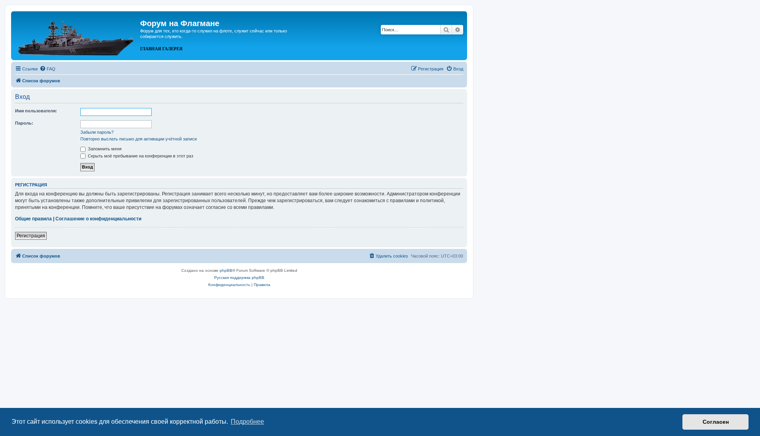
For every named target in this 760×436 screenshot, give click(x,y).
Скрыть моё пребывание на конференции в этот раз (140, 156)
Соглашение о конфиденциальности (98, 219)
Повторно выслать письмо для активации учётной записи (138, 138)
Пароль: (24, 123)
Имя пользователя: (36, 110)
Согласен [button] (716, 422)
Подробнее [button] (247, 421)
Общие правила (33, 219)
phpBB (226, 270)
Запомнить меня (104, 148)
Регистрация (31, 236)
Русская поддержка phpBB (239, 277)
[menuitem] (47, 69)
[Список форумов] (76, 35)
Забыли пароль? (97, 132)
